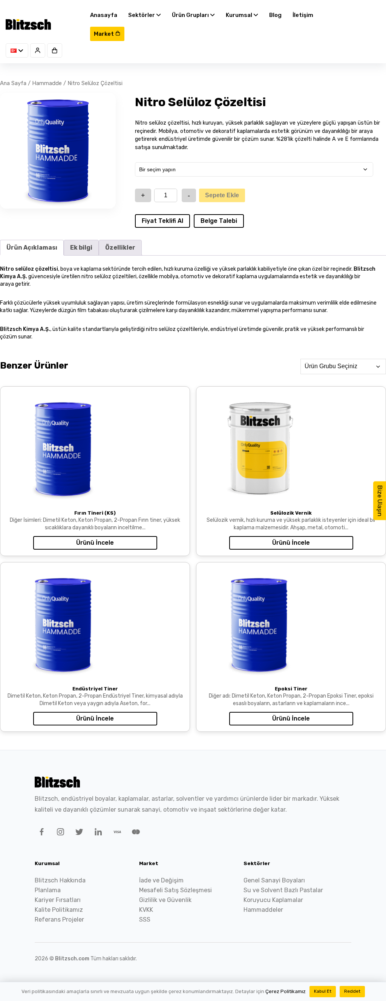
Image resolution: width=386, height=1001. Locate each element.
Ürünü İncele (95, 542)
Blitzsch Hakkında (60, 880)
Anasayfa (103, 15)
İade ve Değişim (161, 880)
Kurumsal (239, 15)
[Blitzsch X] (78, 833)
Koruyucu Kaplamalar (273, 899)
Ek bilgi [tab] (81, 247)
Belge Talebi (219, 220)
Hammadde (47, 83)
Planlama (48, 890)
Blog (275, 15)
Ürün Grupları (191, 15)
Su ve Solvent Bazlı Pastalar (283, 890)
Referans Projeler (59, 919)
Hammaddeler (263, 909)
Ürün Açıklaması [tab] (31, 247)
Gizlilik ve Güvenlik (165, 899)
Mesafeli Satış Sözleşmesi (175, 890)
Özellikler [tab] (120, 247)
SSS (144, 919)
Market (104, 33)
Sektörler (142, 15)
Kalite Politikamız (59, 909)
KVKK (146, 909)
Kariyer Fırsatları (58, 899)
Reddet (352, 991)
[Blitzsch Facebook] (40, 833)
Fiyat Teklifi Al (162, 220)
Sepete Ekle (222, 195)
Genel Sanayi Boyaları (274, 880)
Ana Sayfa (13, 83)
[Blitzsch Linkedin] (97, 833)
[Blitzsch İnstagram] (59, 833)
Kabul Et (322, 991)
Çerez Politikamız (285, 991)
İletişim (303, 15)
